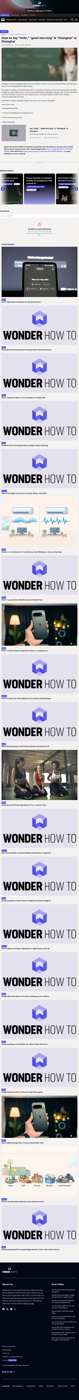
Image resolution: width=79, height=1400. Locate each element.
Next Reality (24, 15)
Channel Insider (62, 1386)
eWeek (41, 1386)
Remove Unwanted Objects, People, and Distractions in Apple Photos (63, 1296)
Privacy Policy (6, 1350)
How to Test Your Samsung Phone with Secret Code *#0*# (64, 1323)
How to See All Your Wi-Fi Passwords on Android (63, 1291)
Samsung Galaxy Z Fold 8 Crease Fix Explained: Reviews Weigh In (26, 901)
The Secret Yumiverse (55, 20)
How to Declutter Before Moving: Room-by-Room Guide (23, 1202)
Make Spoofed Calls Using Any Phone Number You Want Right (64, 1333)
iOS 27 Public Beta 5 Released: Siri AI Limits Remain (21, 302)
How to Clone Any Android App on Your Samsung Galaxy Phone (63, 1301)
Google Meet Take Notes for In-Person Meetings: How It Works (25, 996)
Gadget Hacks (15, 15)
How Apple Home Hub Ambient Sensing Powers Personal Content (26, 350)
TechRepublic (31, 1386)
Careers (9, 1360)
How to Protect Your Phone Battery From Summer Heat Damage (26, 698)
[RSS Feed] (15, 1309)
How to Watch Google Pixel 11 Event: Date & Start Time (22, 1143)
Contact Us (5, 1353)
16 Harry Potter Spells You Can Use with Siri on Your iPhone (63, 1307)
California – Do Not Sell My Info (12, 1357)
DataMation (50, 1386)
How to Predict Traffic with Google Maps (63, 1312)
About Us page (29, 1303)
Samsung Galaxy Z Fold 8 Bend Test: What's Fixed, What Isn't (25, 1044)
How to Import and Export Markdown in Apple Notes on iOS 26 (25, 949)
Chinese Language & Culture (39, 11)
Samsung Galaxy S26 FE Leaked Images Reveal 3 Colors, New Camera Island (30, 1249)
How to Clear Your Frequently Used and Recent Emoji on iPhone (63, 1328)
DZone (73, 1386)
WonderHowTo (5, 15)
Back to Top (7, 1372)
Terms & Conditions (8, 1346)
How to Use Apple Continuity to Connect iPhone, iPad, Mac (24, 493)
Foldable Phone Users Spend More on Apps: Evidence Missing (25, 445)
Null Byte (32, 15)
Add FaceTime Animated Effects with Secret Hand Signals (63, 1317)
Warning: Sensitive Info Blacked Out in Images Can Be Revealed (63, 1339)
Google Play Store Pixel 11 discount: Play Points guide (22, 1092)
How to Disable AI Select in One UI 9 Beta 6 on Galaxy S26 (23, 398)
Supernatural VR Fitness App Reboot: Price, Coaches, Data (24, 805)
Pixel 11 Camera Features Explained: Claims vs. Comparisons (25, 651)
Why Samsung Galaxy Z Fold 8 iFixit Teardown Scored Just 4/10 (25, 746)
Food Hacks (33, 20)
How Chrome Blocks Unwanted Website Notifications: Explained (26, 853)
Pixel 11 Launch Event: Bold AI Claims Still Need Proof (22, 600)
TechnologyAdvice (17, 1386)
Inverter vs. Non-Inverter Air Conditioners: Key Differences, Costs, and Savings (32, 552)
